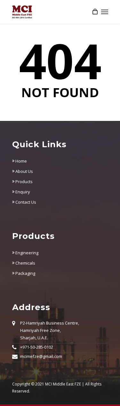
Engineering (26, 253)
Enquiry (22, 192)
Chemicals (24, 263)
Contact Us (25, 202)
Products (23, 181)
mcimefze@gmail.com (41, 356)
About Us (23, 171)
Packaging (24, 273)
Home (20, 161)
